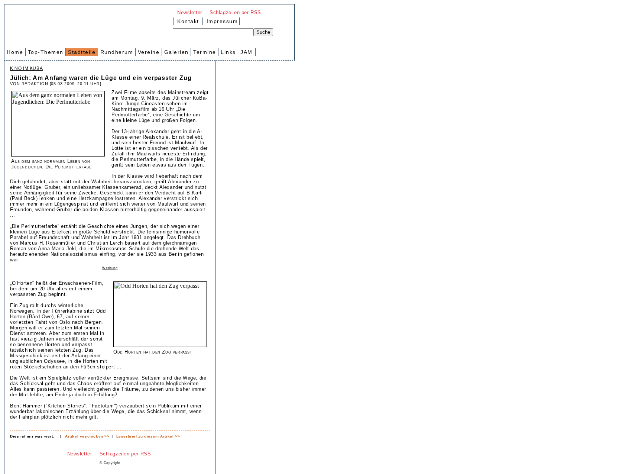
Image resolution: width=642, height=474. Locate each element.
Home (15, 52)
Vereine (149, 52)
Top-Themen (46, 52)
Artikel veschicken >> (87, 436)
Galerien (176, 52)
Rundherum (116, 52)
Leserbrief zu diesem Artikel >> (148, 436)
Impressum (221, 21)
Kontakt (188, 21)
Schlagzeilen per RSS (235, 12)
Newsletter (189, 12)
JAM (246, 52)
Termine (204, 52)
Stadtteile (81, 52)
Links (228, 52)
